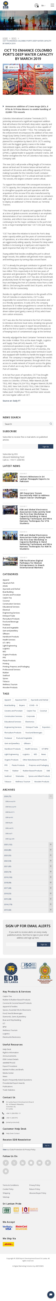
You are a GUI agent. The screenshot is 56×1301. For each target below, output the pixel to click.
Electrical (6, 610)
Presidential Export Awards (14, 1083)
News (14, 38)
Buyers (22, 705)
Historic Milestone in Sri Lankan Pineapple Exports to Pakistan (35, 479)
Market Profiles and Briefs (13, 1069)
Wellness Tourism (10, 684)
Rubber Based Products (32, 771)
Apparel (6, 580)
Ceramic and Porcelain (12, 595)
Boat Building (8, 592)
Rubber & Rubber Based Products (16, 1000)
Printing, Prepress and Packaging (16, 666)
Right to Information (11, 1052)
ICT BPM (45, 749)
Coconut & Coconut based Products (17, 1003)
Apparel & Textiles (10, 1006)
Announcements (9, 1056)
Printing (6, 663)
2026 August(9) (9, 839)
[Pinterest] (48, 1163)
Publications (8, 1086)
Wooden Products (10, 687)
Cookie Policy (8, 1189)
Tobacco (6, 681)
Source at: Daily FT (12, 400)
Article (5, 586)
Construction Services (12, 604)
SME (48, 771)
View (5, 1149)
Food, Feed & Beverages (12, 1013)
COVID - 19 (33, 705)
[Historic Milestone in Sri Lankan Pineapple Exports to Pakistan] (10, 477)
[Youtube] (39, 1163)
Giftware (6, 634)
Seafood (6, 675)
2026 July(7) (8, 833)
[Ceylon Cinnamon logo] (16, 1210)
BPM (4, 1027)
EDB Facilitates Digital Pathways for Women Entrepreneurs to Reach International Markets (32, 564)
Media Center (8, 1073)
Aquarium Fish (8, 583)
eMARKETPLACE (9, 1063)
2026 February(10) (10, 807)
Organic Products (10, 654)
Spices (5, 678)
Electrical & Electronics (12, 1037)
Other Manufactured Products (35, 760)
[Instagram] (31, 1163)
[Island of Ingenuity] (30, 1210)
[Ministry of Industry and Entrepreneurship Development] (45, 973)
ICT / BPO (6, 643)
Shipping (6, 1193)
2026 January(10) (10, 801)
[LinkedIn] (23, 1163)
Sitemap (6, 1197)
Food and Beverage (10, 622)
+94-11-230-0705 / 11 (13, 1113)
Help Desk (7, 1049)
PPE (4, 657)
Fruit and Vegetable (10, 628)
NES (4, 651)
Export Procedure (10, 1066)
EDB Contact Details (10, 1059)
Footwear (6, 625)
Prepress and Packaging (39, 765)
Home (5, 38)
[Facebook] (6, 1163)
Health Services (9, 640)
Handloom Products (11, 637)
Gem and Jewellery (10, 631)
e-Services (36, 4)
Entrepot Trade (9, 616)
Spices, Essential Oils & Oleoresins (17, 1010)
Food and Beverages (34, 732)
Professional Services (11, 669)
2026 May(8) (9, 823)
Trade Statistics (9, 1090)
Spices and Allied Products (39, 776)
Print (6, 771)
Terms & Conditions (11, 1185)
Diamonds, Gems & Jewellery (14, 1016)
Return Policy (34, 1189)
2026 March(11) (9, 812)
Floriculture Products (11, 619)
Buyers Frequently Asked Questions (17, 1080)
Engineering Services (11, 613)
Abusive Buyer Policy (37, 1193)
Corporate (31, 716)
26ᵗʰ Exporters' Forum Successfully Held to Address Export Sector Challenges (34, 495)
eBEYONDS (39, 1266)
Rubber (6, 672)
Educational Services (11, 607)
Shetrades (20, 776)
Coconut (6, 601)
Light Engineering (10, 646)
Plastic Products (9, 660)
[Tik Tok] (6, 1171)
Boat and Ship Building (12, 1020)
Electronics (29, 722)
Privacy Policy (34, 1185)
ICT (4, 1023)
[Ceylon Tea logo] (7, 1210)
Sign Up (46, 446)
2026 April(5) (9, 817)
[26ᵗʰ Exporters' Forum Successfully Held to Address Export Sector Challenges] (10, 493)
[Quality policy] (28, 965)
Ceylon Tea (7, 598)
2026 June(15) (9, 828)
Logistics (6, 648)
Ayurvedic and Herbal (11, 589)
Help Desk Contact (13, 1133)
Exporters (46, 727)
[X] (14, 1163)
